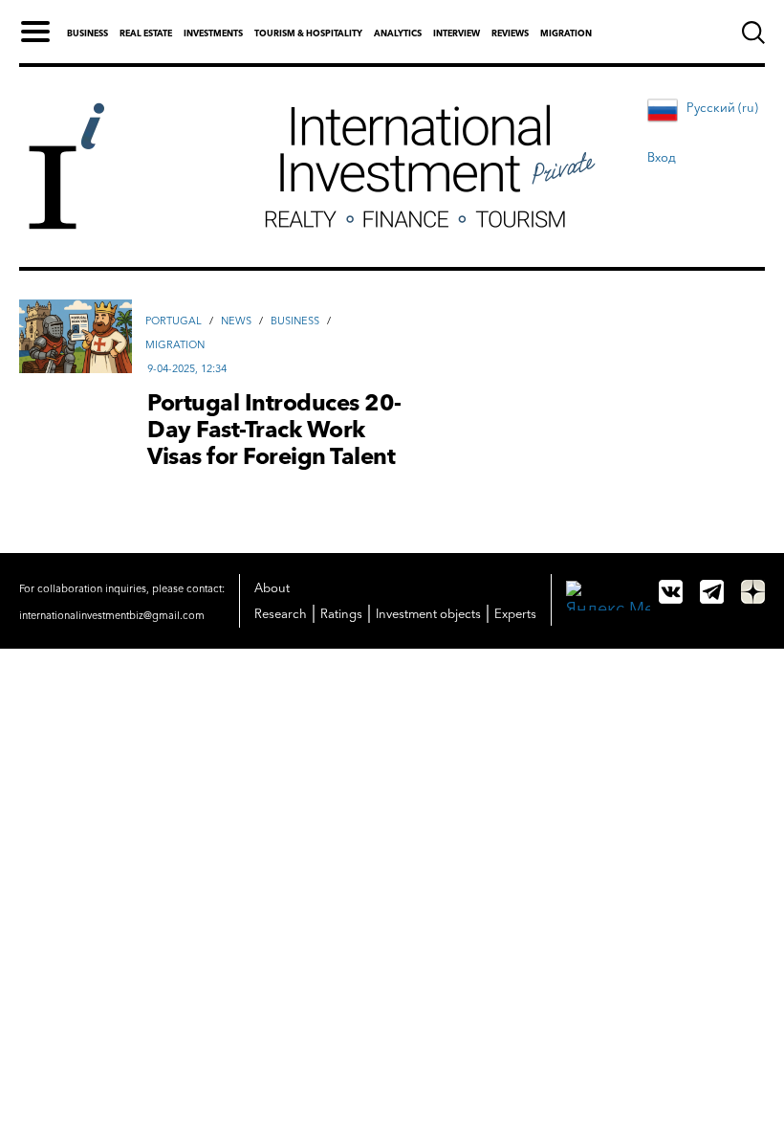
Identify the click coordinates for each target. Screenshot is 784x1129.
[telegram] (712, 592)
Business (87, 33)
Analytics (398, 33)
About (272, 587)
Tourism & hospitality (308, 33)
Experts (515, 613)
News (236, 320)
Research (280, 613)
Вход (661, 157)
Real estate (146, 33)
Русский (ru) (722, 107)
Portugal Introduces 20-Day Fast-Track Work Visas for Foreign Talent (274, 429)
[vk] (671, 592)
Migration (566, 33)
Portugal (173, 320)
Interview (456, 33)
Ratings (341, 613)
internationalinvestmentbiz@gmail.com (112, 615)
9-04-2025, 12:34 (187, 368)
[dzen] (753, 592)
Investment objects (428, 613)
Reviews (510, 33)
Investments (213, 33)
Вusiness (295, 320)
